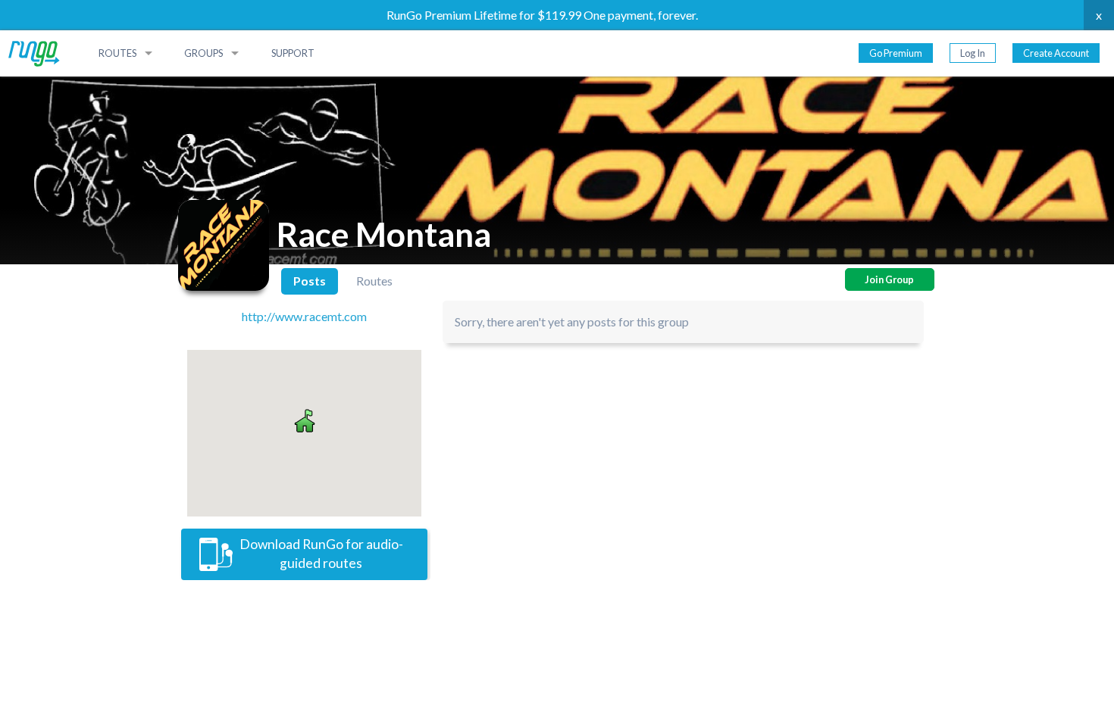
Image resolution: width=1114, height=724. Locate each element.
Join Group (889, 279)
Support (292, 53)
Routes (117, 53)
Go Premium (895, 53)
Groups (203, 53)
